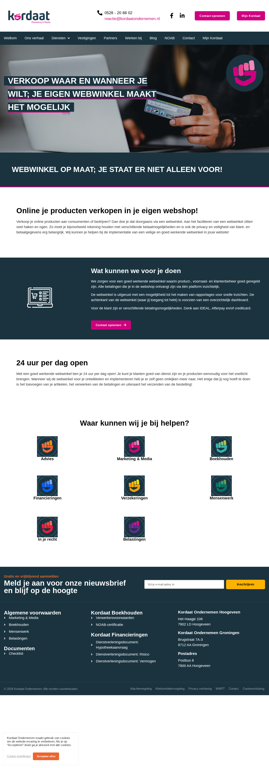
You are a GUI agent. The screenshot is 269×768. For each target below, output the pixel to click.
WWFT (220, 688)
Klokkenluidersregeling (170, 688)
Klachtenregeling (141, 688)
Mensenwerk (221, 498)
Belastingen (134, 539)
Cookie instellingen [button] (19, 756)
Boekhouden (221, 459)
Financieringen (47, 498)
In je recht (47, 539)
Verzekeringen (134, 498)
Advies (47, 459)
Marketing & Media (134, 459)
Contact (234, 688)
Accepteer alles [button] (46, 756)
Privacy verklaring (200, 688)
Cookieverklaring (253, 688)
